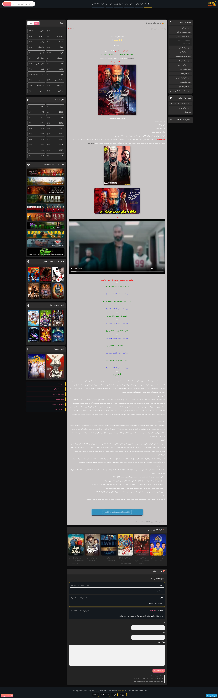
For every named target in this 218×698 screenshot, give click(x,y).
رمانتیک (60, 58)
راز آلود (41, 52)
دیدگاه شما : (161, 642)
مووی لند (148, 3)
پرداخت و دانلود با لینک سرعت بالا (117, 294)
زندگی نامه (40, 58)
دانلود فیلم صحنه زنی (153, 23)
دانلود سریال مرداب (185, 108)
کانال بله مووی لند (212, 696)
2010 (42, 112)
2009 (61, 112)
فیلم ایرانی (139, 3)
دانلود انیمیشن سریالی (184, 32)
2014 (42, 123)
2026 (42, 156)
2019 (61, 139)
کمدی (42, 69)
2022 (42, 145)
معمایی (41, 80)
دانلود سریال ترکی (185, 52)
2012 (42, 117)
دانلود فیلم (131, 58)
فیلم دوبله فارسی (98, 3)
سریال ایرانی (118, 3)
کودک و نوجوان (38, 74)
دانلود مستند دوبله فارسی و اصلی (180, 91)
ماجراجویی (59, 80)
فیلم (36, 23)
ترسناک (60, 42)
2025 (61, 156)
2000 (61, 106)
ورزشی (60, 91)
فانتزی (61, 69)
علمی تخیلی (40, 63)
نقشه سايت (105, 695)
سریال (30, 23)
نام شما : (162, 623)
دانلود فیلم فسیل (58, 409)
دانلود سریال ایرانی (185, 47)
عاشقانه (60, 63)
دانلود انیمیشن (186, 28)
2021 (61, 145)
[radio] (121, 41)
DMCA (95, 695)
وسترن (42, 91)
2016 (42, 128)
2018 (42, 134)
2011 (61, 117)
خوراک (114, 695)
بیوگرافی (60, 36)
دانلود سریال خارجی (184, 65)
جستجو (7, 4)
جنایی (42, 42)
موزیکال (60, 85)
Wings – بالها (186, 44)
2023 (61, 150)
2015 (61, 128)
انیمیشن (109, 3)
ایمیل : (163, 632)
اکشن (42, 31)
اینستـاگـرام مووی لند (7, 696)
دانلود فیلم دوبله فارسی (183, 78)
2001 (42, 106)
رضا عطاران (187, 112)
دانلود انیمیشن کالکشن (183, 36)
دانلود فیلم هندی (185, 82)
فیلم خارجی (129, 3)
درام (61, 52)
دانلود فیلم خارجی (185, 73)
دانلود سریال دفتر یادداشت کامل (180, 103)
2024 (42, 150)
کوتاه (61, 74)
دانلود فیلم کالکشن (185, 86)
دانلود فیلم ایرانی (158, 29)
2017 (61, 134)
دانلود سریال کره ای (185, 60)
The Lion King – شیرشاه (184, 40)
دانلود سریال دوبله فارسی (183, 56)
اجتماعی (60, 31)
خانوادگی (41, 47)
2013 (61, 123)
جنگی (61, 47)
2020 (42, 139)
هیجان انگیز (40, 85)
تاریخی (41, 36)
